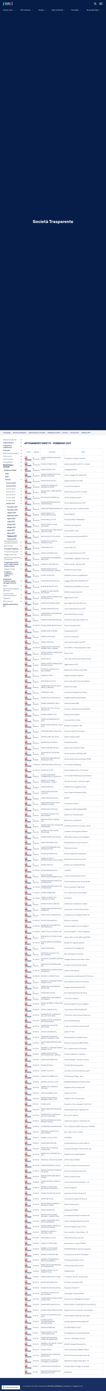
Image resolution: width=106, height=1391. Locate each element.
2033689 (28, 1078)
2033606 (28, 888)
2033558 (28, 855)
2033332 (28, 1357)
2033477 (28, 1300)
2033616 (28, 621)
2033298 (28, 1317)
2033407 (28, 783)
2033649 (28, 933)
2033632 (28, 1334)
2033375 (28, 1261)
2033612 (28, 1284)
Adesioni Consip (9, 569)
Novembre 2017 (12, 510)
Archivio (8, 480)
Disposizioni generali (9, 440)
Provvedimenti (8, 462)
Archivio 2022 (10, 489)
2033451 (28, 560)
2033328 (28, 827)
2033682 (28, 1222)
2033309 (28, 688)
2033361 (28, 1351)
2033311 (28, 1039)
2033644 (28, 582)
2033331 (28, 1206)
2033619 (28, 471)
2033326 (28, 1016)
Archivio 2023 (11, 486)
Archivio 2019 (10, 498)
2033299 (28, 1217)
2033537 (28, 627)
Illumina (41, 10)
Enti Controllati (8, 459)
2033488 (28, 1368)
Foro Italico (75, 10)
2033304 (28, 1000)
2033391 (28, 577)
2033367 (28, 649)
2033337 (28, 1183)
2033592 (28, 950)
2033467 (28, 493)
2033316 (28, 705)
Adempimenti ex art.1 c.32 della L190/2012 (11, 542)
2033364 (28, 1373)
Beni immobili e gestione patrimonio (11, 590)
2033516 (28, 476)
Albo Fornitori (8, 546)
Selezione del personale (11, 453)
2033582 (28, 1323)
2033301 (28, 1228)
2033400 (28, 1211)
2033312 (28, 733)
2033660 (28, 799)
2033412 (28, 1139)
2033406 (28, 1178)
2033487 (28, 866)
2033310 (28, 1200)
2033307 (28, 1028)
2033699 (28, 1011)
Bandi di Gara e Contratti (8, 466)
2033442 (28, 1195)
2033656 (28, 771)
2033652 (28, 805)
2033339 (28, 989)
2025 (7, 477)
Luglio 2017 (11, 521)
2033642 (28, 872)
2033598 (28, 1072)
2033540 (28, 699)
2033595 (28, 922)
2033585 (28, 566)
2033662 (28, 749)
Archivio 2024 (11, 483)
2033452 (28, 794)
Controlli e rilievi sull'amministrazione (10, 594)
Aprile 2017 (11, 530)
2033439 (28, 905)
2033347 (28, 1362)
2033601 (28, 883)
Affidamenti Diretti (10, 470)
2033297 (28, 1156)
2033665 (28, 755)
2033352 (28, 1306)
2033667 (28, 861)
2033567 (28, 1239)
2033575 (28, 816)
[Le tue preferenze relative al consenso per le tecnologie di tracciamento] (11, 1387)
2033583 (28, 488)
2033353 (28, 1340)
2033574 (28, 532)
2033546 (28, 1122)
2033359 (28, 911)
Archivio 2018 (10, 501)
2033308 (28, 1150)
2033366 (28, 599)
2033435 (28, 538)
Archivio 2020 (10, 495)
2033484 (28, 1106)
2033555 (28, 1055)
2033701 (28, 677)
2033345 (28, 900)
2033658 (28, 978)
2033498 (28, 877)
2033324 (28, 1250)
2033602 (28, 833)
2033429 (28, 1094)
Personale (6, 450)
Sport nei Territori (57, 10)
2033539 (28, 482)
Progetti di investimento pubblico (8, 574)
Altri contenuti (7, 601)
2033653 (28, 1128)
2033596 (28, 849)
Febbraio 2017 (12, 536)
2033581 (28, 554)
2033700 (28, 549)
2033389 (28, 465)
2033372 (28, 1161)
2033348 (28, 744)
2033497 (28, 515)
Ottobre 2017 (11, 513)
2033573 (28, 521)
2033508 (28, 1005)
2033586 (28, 727)
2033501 (28, 588)
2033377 (28, 944)
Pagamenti (6, 598)
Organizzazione (8, 443)
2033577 (28, 671)
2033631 (28, 822)
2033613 (28, 593)
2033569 (28, 1100)
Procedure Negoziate (11, 552)
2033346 (28, 1089)
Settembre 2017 (12, 516)
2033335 (28, 894)
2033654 (28, 1256)
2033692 (28, 571)
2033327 (28, 1117)
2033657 (28, 738)
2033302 (28, 1044)
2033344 (28, 1234)
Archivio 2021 (10, 492)
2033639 (28, 916)
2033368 (28, 666)
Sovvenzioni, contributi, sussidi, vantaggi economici (9, 581)
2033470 (28, 955)
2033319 (28, 616)
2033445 (28, 1144)
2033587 (28, 1033)
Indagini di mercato (10, 555)
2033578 (28, 1133)
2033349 (28, 632)
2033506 (28, 927)
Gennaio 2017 (11, 539)
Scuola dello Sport (93, 10)
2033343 (28, 1272)
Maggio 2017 (11, 527)
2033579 (28, 610)
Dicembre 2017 (12, 507)
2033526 (28, 1067)
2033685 (28, 638)
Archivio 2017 (10, 503)
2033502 (28, 939)
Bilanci (5, 586)
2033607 (28, 604)
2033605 (28, 721)
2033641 (28, 660)
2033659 (28, 1050)
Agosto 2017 (11, 519)
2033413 (28, 1267)
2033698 (28, 1329)
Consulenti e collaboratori (7, 446)
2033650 (28, 972)
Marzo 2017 (11, 533)
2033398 (28, 760)
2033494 (28, 810)
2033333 (28, 1311)
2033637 (28, 504)
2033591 (28, 838)
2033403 (28, 966)
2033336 (28, 1083)
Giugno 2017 (11, 524)
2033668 (28, 460)
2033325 (28, 961)
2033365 (28, 655)
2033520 (28, 983)
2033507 (28, 788)
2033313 (28, 1189)
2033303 (28, 1111)
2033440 (28, 710)
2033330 (28, 1345)
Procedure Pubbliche (11, 549)
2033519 (28, 1289)
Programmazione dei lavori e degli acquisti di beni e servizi (11, 564)
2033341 (28, 844)
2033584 (28, 527)
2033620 (28, 994)
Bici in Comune (25, 10)
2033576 (28, 1295)
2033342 (28, 1022)
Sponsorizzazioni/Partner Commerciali (12, 558)
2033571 (28, 643)
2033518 (28, 1061)
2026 (7, 474)
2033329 (28, 1278)
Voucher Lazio (8, 10)
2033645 (28, 682)
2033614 (28, 510)
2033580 (28, 499)
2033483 (28, 716)
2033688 (28, 777)
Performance (7, 456)
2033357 (28, 1245)
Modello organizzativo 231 (10, 605)
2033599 (28, 766)
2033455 (28, 694)
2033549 (28, 1172)
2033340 (28, 1167)
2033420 (28, 543)
